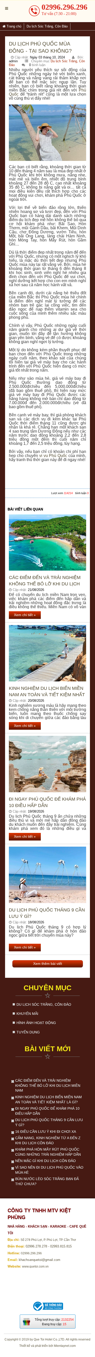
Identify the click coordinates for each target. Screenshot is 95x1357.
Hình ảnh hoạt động (36, 1023)
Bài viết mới (48, 1049)
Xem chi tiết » (25, 615)
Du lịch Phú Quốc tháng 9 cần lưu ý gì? (47, 913)
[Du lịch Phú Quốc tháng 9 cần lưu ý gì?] (47, 875)
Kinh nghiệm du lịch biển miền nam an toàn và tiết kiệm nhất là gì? (47, 692)
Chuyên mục (47, 988)
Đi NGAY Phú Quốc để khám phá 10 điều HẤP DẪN (47, 802)
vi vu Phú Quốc (53, 455)
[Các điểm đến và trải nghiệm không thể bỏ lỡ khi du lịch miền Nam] (47, 542)
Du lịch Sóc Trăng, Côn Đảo (43, 1004)
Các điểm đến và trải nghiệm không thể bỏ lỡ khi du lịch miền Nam (45, 581)
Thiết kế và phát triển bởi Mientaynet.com (47, 1346)
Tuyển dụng (28, 1032)
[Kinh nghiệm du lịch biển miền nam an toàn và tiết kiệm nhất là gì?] (47, 653)
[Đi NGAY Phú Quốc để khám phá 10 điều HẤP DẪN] (47, 764)
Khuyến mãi (27, 1014)
